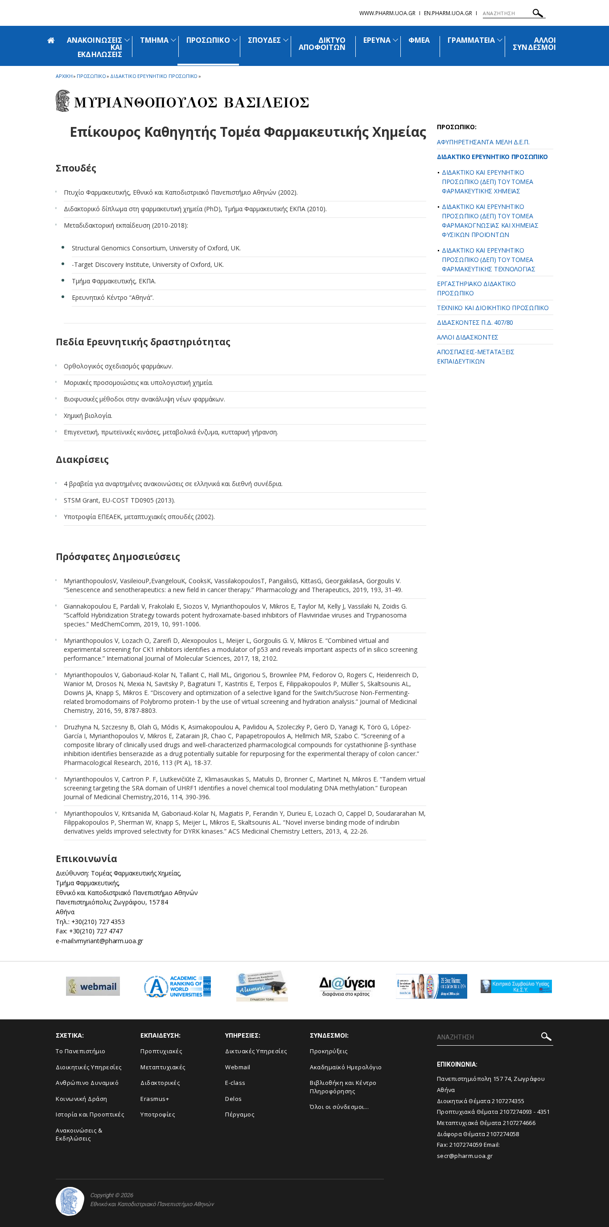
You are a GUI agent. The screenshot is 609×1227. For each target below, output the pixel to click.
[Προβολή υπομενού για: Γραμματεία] (500, 40)
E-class (235, 1083)
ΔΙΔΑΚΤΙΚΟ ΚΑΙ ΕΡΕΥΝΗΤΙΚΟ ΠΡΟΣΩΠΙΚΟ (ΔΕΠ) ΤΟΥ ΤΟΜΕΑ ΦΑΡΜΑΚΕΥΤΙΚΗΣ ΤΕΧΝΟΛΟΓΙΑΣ (488, 259)
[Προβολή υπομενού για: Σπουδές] (286, 40)
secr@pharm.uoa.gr (465, 1156)
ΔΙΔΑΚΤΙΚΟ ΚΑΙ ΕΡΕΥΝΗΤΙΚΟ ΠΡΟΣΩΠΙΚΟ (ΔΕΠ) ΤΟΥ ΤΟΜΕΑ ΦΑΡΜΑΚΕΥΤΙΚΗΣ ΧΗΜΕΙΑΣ (487, 181)
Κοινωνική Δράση (81, 1099)
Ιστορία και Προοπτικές (90, 1114)
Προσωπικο (91, 76)
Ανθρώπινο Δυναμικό (87, 1083)
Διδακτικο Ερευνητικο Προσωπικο (154, 76)
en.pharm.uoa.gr (448, 13)
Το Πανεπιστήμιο (81, 1051)
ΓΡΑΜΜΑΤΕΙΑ (471, 40)
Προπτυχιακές (161, 1051)
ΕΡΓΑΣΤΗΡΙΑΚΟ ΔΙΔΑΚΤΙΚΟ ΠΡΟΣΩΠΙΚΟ (476, 288)
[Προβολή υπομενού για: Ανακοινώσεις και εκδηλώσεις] (127, 40)
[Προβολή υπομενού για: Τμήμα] (173, 40)
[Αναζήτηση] (538, 14)
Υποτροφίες (157, 1114)
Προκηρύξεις (329, 1051)
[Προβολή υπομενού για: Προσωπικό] (235, 40)
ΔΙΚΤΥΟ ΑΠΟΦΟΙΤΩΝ (322, 43)
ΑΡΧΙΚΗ (64, 76)
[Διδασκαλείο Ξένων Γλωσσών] (431, 990)
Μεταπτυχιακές (162, 1067)
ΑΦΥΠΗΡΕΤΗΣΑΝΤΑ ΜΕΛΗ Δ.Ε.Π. (483, 142)
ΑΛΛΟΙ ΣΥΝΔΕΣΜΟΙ (534, 43)
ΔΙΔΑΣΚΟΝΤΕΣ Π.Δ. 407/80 (475, 322)
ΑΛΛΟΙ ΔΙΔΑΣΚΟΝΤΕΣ (467, 337)
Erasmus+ (154, 1099)
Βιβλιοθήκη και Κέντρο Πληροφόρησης (343, 1087)
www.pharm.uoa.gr (387, 13)
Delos (233, 1099)
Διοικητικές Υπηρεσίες (89, 1067)
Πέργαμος (239, 1114)
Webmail (238, 1067)
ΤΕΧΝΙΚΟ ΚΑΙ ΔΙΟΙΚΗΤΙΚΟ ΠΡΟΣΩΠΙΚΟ (492, 307)
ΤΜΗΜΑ (154, 40)
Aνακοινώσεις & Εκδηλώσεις (79, 1134)
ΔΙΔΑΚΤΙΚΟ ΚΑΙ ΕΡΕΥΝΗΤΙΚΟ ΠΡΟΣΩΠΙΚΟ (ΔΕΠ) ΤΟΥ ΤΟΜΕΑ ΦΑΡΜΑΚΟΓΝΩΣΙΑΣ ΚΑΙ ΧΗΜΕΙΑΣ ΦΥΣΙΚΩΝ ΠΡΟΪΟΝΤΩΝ (490, 220)
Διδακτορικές (160, 1083)
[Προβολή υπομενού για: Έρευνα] (395, 40)
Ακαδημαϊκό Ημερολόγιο (346, 1067)
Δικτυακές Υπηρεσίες (256, 1051)
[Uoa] (70, 1201)
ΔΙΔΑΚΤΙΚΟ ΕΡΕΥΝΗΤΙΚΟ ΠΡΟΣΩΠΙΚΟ (492, 156)
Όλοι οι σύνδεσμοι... (339, 1107)
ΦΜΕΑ (419, 40)
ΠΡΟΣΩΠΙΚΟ (208, 40)
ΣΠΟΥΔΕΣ (264, 40)
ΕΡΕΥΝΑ (376, 40)
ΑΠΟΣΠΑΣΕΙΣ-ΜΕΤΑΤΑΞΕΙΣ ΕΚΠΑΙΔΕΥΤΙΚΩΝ (475, 356)
